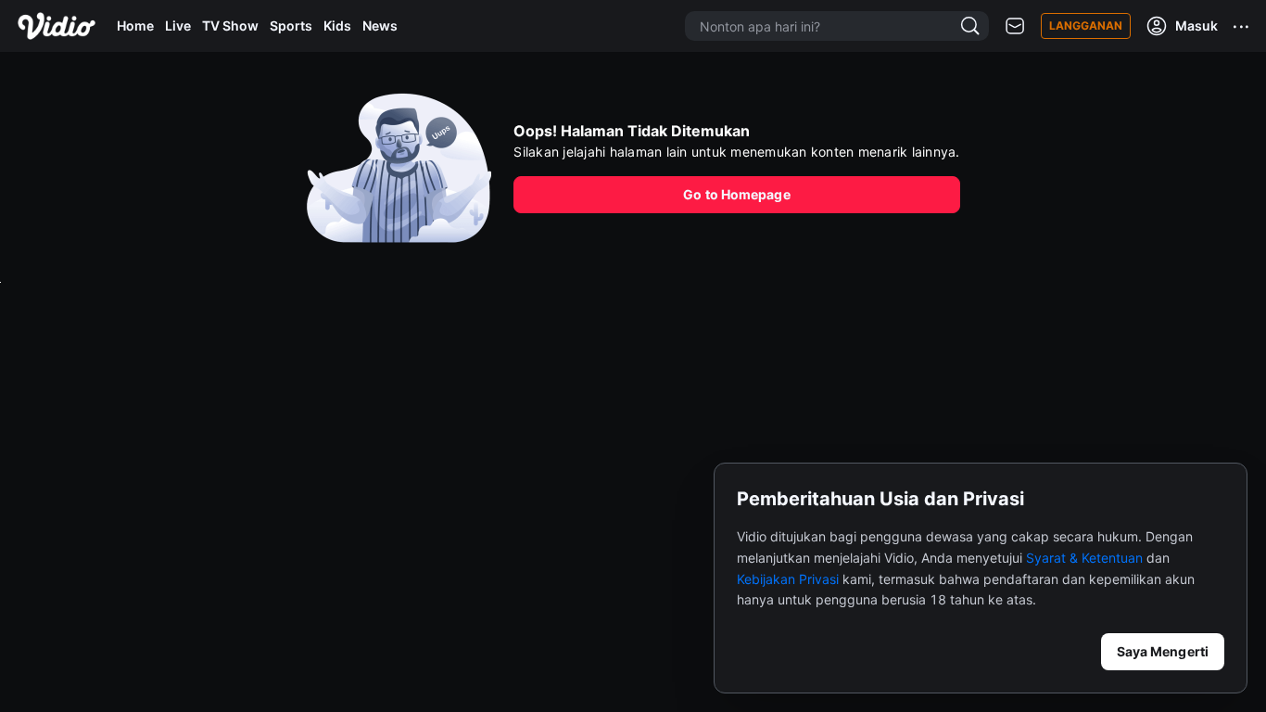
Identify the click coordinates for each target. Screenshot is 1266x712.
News (380, 25)
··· (1242, 26)
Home (135, 25)
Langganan (1085, 25)
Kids (337, 25)
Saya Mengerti (1163, 651)
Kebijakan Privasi (788, 579)
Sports (291, 25)
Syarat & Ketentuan (1084, 558)
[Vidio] (56, 26)
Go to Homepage (736, 194)
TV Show (230, 25)
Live (178, 25)
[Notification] (1015, 26)
